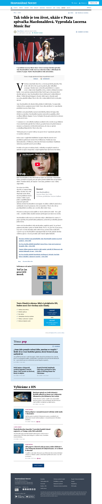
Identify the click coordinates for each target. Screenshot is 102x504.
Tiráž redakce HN (44, 481)
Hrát (41, 277)
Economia (43, 483)
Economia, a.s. (24, 481)
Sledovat (35, 78)
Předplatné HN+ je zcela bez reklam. (57, 332)
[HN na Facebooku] (25, 489)
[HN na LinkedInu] (30, 489)
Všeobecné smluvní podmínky (60, 486)
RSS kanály (73, 486)
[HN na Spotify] (32, 489)
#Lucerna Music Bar (28, 261)
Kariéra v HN (43, 486)
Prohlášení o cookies (58, 481)
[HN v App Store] (30, 496)
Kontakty (43, 479)
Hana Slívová (20, 31)
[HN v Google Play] (20, 496)
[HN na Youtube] (34, 489)
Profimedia (51, 62)
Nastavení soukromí (58, 483)
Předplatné (93, 3)
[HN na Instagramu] (28, 489)
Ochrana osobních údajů (59, 479)
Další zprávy (38, 465)
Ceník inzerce (44, 488)
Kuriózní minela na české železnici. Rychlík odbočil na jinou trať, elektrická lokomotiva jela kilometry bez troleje (47, 394)
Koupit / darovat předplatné (77, 479)
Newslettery (74, 483)
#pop (19, 261)
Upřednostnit (46, 78)
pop (24, 341)
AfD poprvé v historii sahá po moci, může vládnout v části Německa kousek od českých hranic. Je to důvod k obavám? (44, 448)
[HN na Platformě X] (23, 489)
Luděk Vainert (18, 427)
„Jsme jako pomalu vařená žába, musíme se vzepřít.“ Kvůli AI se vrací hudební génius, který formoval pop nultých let (36, 352)
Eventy (72, 481)
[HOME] (11, 8)
